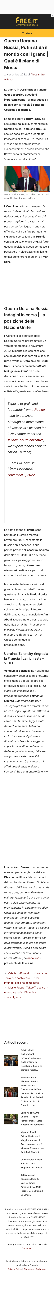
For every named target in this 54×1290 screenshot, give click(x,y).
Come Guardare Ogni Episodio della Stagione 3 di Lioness (31, 1163)
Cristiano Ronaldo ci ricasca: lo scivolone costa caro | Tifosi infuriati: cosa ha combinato (25, 978)
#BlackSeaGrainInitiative (25, 440)
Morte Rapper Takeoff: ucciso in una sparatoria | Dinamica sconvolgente (26, 992)
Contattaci (27, 1248)
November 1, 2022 (21, 475)
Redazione (41, 1269)
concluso (33, 958)
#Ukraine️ (38, 410)
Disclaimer (29, 1269)
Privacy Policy (15, 1269)
